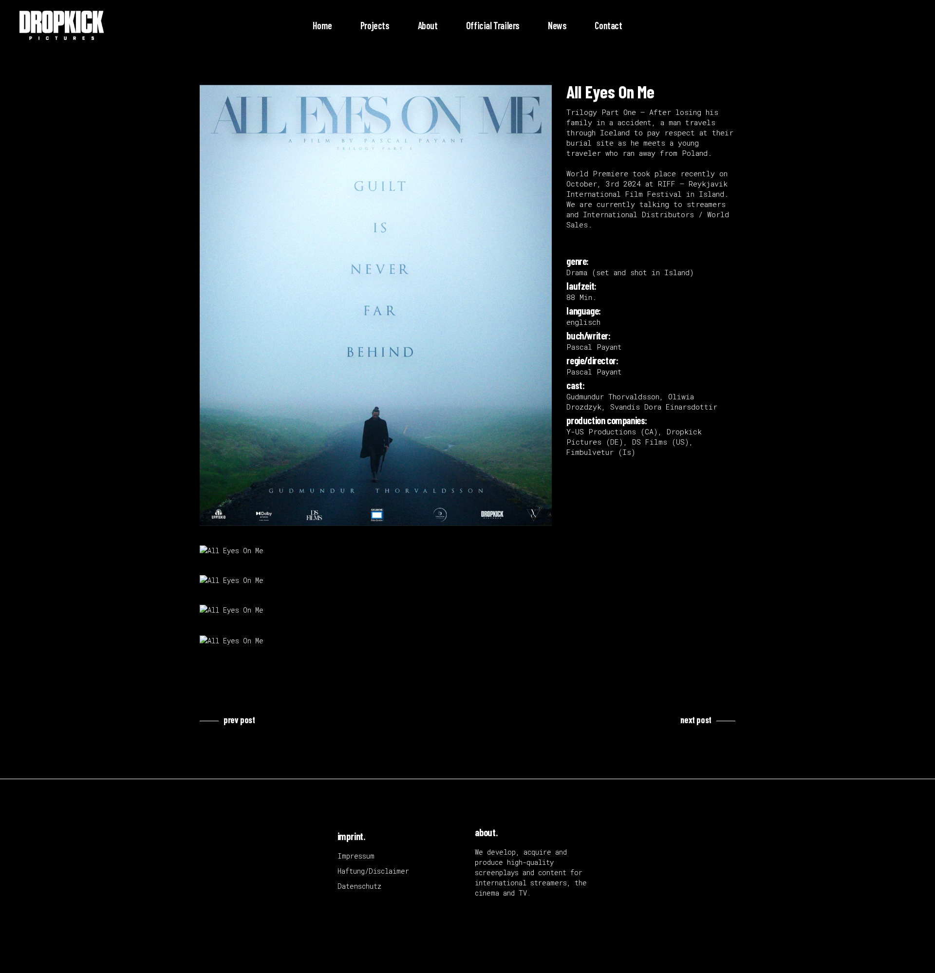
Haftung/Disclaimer (373, 871)
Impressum (355, 856)
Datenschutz (359, 886)
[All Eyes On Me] (376, 305)
